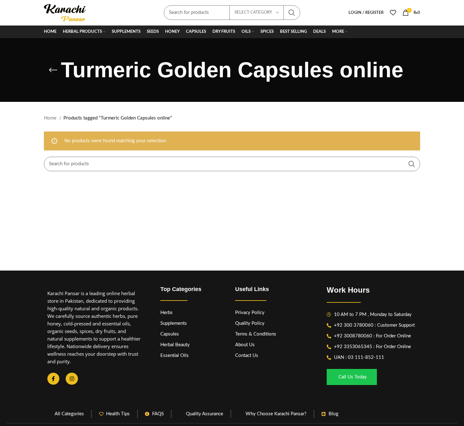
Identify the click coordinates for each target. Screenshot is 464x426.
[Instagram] (72, 379)
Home (51, 118)
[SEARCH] (292, 12)
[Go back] (53, 70)
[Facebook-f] (53, 379)
